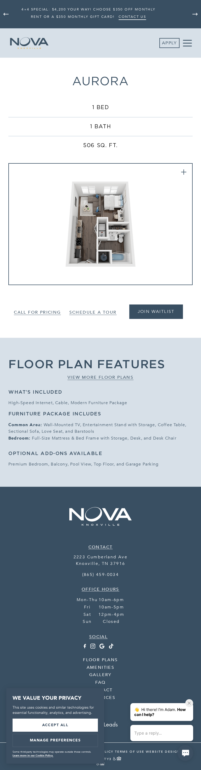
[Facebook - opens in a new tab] (84, 647)
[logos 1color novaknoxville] (100, 532)
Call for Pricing (37, 312)
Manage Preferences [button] (55, 740)
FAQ (100, 682)
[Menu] (187, 43)
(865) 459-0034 (100, 575)
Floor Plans (100, 660)
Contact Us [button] (132, 16)
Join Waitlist (156, 311)
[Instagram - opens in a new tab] (92, 647)
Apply (169, 43)
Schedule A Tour (93, 312)
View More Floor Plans (100, 377)
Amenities (101, 667)
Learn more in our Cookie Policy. (33, 755)
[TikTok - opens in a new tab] (111, 647)
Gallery (100, 675)
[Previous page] (6, 14)
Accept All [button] (55, 725)
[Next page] (195, 14)
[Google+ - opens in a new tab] (101, 647)
